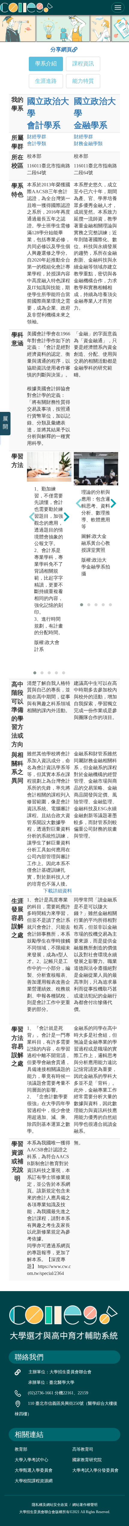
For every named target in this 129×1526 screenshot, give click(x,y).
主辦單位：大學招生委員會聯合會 (60, 1372)
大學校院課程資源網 (33, 1481)
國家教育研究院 (87, 1460)
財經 (36, 136)
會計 (36, 143)
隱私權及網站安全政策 (50, 1505)
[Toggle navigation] (117, 7)
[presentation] (31, 517)
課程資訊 (83, 64)
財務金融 (88, 143)
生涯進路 (46, 81)
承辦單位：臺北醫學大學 (51, 1382)
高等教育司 (82, 1449)
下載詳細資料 (57, 890)
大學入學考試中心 (31, 1460)
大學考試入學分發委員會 (95, 1470)
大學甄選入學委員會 (33, 1470)
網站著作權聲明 (85, 1505)
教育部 (21, 1449)
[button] (34, 673)
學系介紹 (46, 64)
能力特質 (83, 81)
